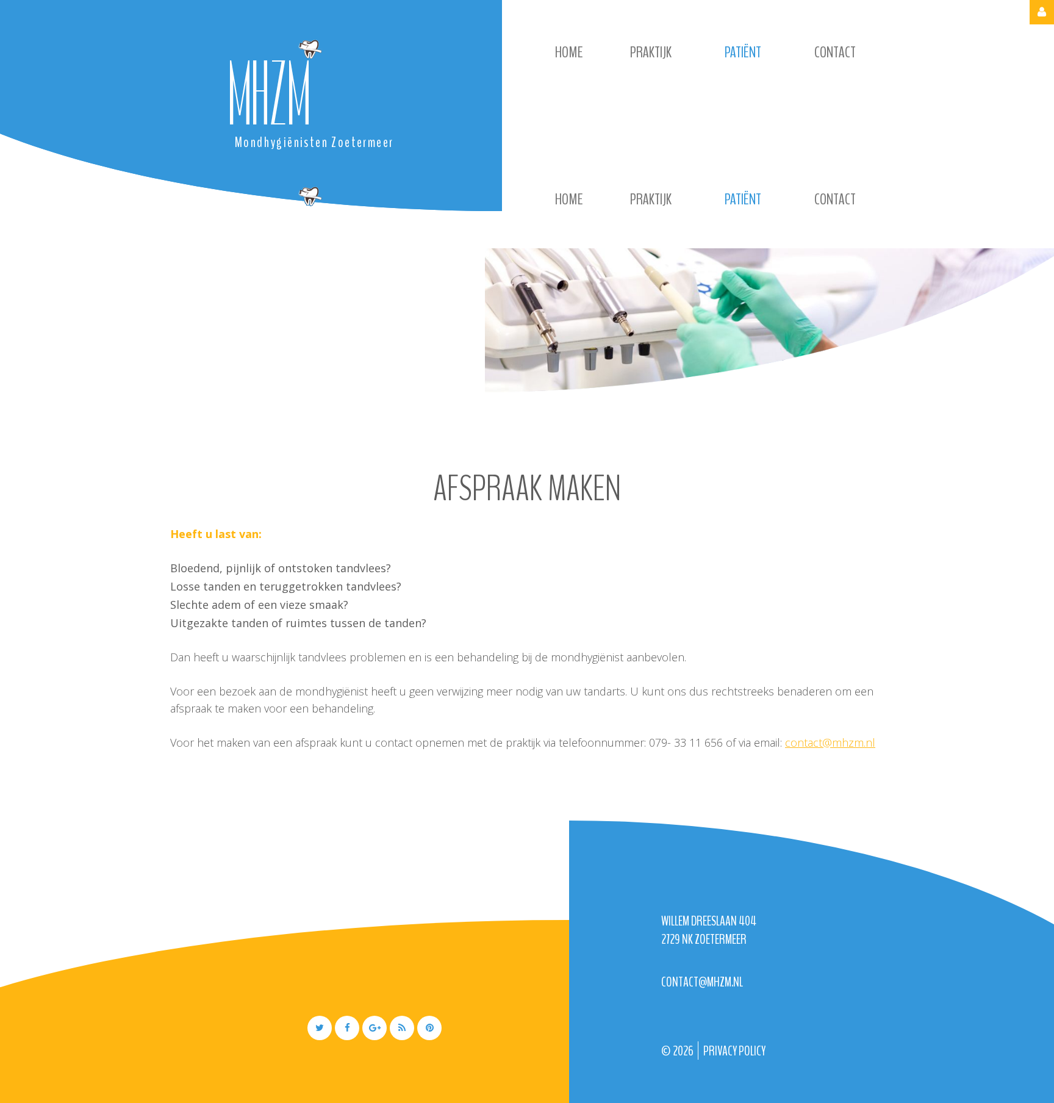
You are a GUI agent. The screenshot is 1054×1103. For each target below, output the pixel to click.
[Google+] (374, 1028)
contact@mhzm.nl (830, 742)
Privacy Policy (734, 1051)
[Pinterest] (429, 1028)
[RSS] (402, 1028)
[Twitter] (319, 1028)
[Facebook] (347, 1028)
